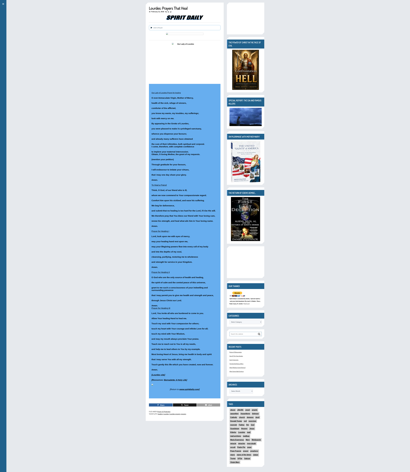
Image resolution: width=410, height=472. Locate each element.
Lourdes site (158, 375)
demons (250, 417)
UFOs (240, 458)
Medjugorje (256, 440)
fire (247, 425)
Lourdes (166, 414)
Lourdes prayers (174, 414)
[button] (3, 3)
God (252, 425)
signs (232, 455)
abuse (232, 410)
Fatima (241, 425)
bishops (255, 414)
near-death (251, 443)
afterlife (240, 410)
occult (232, 447)
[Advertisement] (245, 18)
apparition (234, 414)
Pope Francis (235, 451)
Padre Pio (241, 447)
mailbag (246, 436)
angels (254, 410)
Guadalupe (234, 428)
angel (247, 410)
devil (257, 417)
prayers (183, 414)
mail (248, 432)
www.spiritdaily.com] (189, 389)
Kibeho (233, 432)
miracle (233, 443)
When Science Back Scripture (236, 371)
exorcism (252, 421)
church (242, 417)
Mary (248, 440)
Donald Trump (236, 421)
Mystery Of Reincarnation (235, 352)
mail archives (235, 436)
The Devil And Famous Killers (236, 364)
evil (245, 421)
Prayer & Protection (163, 411)
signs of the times (244, 455)
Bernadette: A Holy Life (175, 380)
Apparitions (245, 414)
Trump (233, 458)
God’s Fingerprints (233, 360)
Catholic (233, 417)
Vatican (247, 458)
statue (255, 455)
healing (160, 414)
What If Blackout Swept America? (237, 367)
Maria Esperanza (237, 440)
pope (249, 447)
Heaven (244, 428)
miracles (241, 443)
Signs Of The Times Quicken (236, 356)
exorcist (233, 425)
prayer (245, 451)
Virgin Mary (234, 462)
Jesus (251, 428)
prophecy (254, 451)
